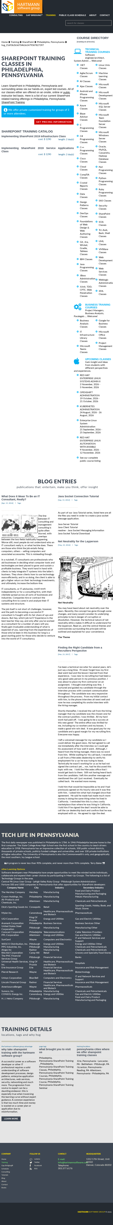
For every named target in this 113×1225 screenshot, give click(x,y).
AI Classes (85, 81)
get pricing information (54, 122)
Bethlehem (87, 1064)
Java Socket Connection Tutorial (78, 496)
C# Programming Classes (87, 139)
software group (91, 1212)
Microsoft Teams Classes (85, 349)
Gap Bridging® (7, 1166)
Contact (105, 15)
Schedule (5, 1169)
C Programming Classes (87, 128)
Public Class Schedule (72, 15)
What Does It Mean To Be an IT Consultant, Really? (20, 498)
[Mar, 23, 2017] (64, 654)
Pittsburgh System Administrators (78, 881)
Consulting (16, 15)
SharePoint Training (13, 102)
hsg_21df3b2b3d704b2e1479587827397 (22, 45)
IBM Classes (86, 259)
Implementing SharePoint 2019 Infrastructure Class (33, 136)
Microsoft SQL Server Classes (104, 106)
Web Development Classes (106, 260)
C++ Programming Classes (87, 150)
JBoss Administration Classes (87, 278)
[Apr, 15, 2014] (7, 503)
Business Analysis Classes (84, 323)
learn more (11, 1118)
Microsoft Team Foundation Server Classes (104, 121)
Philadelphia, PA (100, 1073)
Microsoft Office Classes (104, 335)
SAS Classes (105, 201)
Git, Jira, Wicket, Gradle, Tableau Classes (84, 248)
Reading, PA (83, 1070)
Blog (3, 1178)
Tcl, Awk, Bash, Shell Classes (104, 233)
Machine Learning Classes (103, 76)
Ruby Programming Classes (106, 192)
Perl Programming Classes (106, 170)
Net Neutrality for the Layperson (78, 541)
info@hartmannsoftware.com (73, 1162)
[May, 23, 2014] (64, 545)
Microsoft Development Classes (106, 95)
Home (4, 42)
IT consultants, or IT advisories (17, 589)
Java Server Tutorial (68, 524)
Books (3, 1188)
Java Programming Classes (87, 267)
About (93, 15)
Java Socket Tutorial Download (74, 533)
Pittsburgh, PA (101, 1064)
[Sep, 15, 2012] (64, 500)
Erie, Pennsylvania (86, 1061)
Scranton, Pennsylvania (89, 1067)
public (66, 92)
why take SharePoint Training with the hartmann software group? (18, 1052)
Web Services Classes (103, 271)
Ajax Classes (86, 86)
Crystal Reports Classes (84, 186)
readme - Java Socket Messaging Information (81, 530)
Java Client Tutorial (68, 527)
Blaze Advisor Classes (84, 117)
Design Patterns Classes (84, 205)
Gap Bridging (34, 15)
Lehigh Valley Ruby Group (46, 881)
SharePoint (28, 42)
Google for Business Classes (104, 323)
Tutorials (4, 1175)
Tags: (19, 503)
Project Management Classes (105, 346)
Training (51, 15)
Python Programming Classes (106, 181)
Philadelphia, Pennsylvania (50, 42)
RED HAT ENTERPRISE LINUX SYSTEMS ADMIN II (90, 378)
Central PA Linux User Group (16, 881)
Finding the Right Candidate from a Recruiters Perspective (80, 649)
